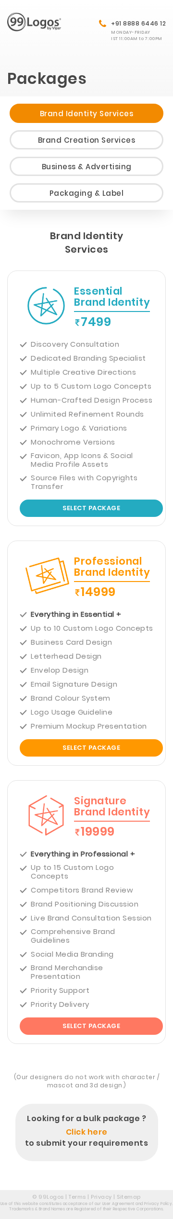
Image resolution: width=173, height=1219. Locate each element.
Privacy (101, 1197)
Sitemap (129, 1197)
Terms (77, 1197)
